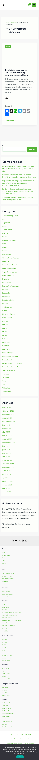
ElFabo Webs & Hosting (8, 573)
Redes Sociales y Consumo (12, 363)
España (5, 304)
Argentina (6, 223)
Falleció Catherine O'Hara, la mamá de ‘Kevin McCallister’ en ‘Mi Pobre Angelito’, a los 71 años (18, 168)
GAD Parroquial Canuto (8, 727)
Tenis (4, 381)
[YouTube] (16, 540)
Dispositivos (6, 282)
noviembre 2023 (8, 467)
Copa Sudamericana (9, 272)
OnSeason (4, 690)
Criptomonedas (8, 275)
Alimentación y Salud (10, 216)
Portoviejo (6, 349)
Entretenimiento (8, 300)
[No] (36, 752)
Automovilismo (7, 230)
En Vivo (4, 566)
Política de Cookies (7, 617)
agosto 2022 (7, 478)
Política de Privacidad (7, 623)
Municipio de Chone (7, 703)
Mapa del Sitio (5, 631)
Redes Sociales (7, 360)
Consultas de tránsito (10, 265)
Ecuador (5, 289)
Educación (6, 293)
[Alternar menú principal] (34, 5)
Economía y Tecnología (10, 286)
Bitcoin (4, 237)
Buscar (4, 146)
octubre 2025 (7, 418)
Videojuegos (6, 391)
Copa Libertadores (9, 268)
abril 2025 (6, 432)
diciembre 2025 (8, 411)
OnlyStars (4, 642)
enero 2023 (6, 474)
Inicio (7, 22)
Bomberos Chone (6, 711)
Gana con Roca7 (6, 695)
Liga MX (5, 321)
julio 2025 (6, 425)
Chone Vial (5, 705)
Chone (8, 46)
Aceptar (20, 757)
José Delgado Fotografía (8, 578)
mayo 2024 (6, 453)
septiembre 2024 (8, 443)
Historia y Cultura (8, 314)
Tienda (3, 560)
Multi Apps (5, 581)
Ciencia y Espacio (8, 254)
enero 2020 (6, 492)
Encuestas (6, 297)
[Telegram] (23, 540)
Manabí (5, 325)
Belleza (5, 233)
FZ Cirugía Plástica (7, 576)
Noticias (14, 22)
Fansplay (4, 639)
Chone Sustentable (7, 721)
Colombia (5, 261)
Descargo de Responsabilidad (9, 615)
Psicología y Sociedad (10, 356)
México (4, 332)
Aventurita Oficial (6, 679)
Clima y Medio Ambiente (11, 258)
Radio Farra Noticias (7, 594)
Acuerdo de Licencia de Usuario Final (11, 612)
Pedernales (6, 342)
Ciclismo (5, 251)
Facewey (4, 653)
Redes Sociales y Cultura (11, 367)
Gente (4, 311)
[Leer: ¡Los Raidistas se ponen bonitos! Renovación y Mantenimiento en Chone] (19, 57)
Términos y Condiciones (8, 625)
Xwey (3, 650)
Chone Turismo (6, 716)
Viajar (4, 384)
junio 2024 (6, 450)
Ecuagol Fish (5, 584)
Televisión (6, 377)
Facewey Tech (5, 597)
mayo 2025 (6, 429)
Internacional (7, 318)
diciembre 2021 (8, 481)
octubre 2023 (7, 471)
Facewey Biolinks (6, 658)
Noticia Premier (6, 591)
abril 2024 (6, 457)
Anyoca (4, 671)
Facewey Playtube (6, 655)
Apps (4, 219)
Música (4, 335)
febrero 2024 (7, 460)
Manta (4, 328)
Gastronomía (7, 307)
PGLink (4, 647)
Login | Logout (5, 607)
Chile (4, 244)
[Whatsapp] (26, 540)
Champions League (9, 240)
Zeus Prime (5, 692)
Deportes (5, 279)
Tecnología (6, 374)
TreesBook (4, 724)
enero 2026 (6, 407)
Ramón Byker (5, 676)
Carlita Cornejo (6, 673)
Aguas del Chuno (6, 708)
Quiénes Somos (6, 555)
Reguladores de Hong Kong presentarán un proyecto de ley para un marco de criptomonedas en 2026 (18, 183)
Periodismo (6, 346)
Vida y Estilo (6, 388)
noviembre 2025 (8, 414)
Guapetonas (5, 687)
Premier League (8, 353)
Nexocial (4, 644)
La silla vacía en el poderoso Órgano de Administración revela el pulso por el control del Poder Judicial (18, 191)
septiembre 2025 (8, 422)
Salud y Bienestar (8, 370)
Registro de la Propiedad (8, 713)
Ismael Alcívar (6, 668)
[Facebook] (12, 540)
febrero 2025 (7, 439)
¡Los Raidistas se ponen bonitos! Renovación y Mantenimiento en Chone (16, 72)
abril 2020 (6, 488)
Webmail (4, 628)
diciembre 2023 (8, 464)
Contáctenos (5, 558)
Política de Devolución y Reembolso (11, 620)
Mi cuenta (4, 609)
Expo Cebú (4, 719)
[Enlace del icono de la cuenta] (3, 5)
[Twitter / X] (19, 540)
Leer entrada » (10, 120)
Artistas (5, 226)
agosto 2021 (7, 485)
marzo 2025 (6, 436)
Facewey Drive (6, 660)
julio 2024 (6, 446)
